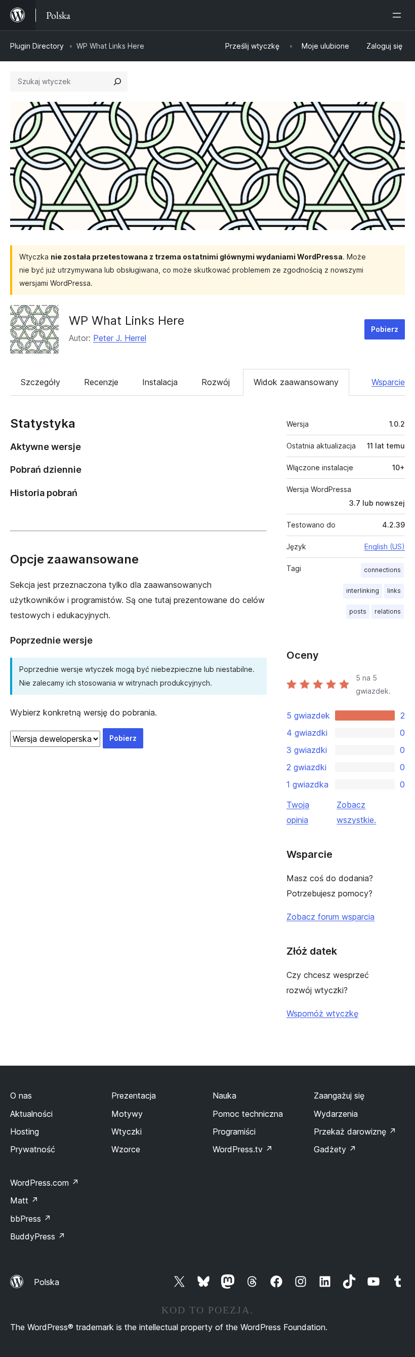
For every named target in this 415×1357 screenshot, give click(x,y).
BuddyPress (37, 1236)
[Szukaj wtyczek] (117, 81)
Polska (46, 1282)
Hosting (24, 1131)
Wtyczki (126, 1131)
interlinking (362, 590)
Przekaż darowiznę (355, 1131)
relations (388, 611)
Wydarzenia (336, 1114)
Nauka (224, 1095)
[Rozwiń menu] (399, 15)
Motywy (127, 1114)
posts (357, 611)
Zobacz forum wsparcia (330, 917)
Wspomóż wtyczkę (322, 1013)
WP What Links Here (126, 320)
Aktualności (31, 1114)
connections (382, 570)
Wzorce (125, 1149)
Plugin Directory (37, 46)
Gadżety (335, 1149)
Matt (24, 1200)
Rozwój (215, 382)
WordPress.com (44, 1183)
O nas (21, 1095)
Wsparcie (388, 382)
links (394, 590)
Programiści (234, 1131)
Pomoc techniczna (248, 1114)
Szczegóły (40, 382)
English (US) (384, 546)
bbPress (30, 1219)
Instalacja (160, 382)
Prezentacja (133, 1095)
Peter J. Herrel (119, 338)
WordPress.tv (243, 1149)
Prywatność (32, 1149)
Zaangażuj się (339, 1095)
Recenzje (101, 382)
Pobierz (384, 329)
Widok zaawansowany (296, 382)
